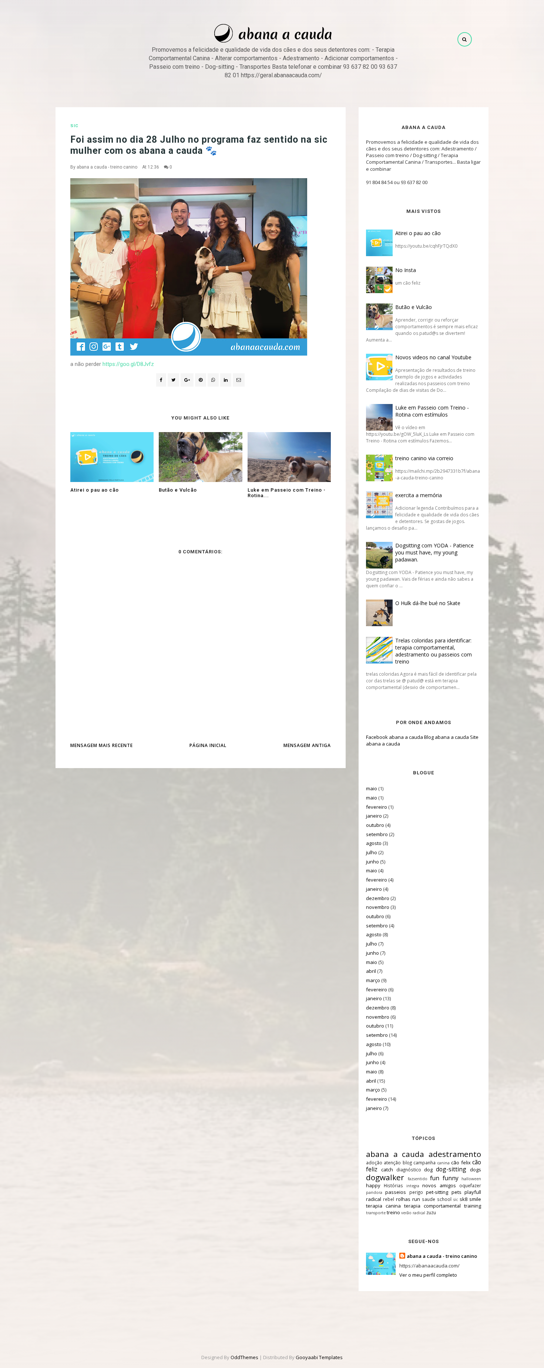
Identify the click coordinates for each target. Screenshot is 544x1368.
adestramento (455, 1154)
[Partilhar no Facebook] (161, 380)
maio (371, 788)
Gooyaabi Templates (319, 1357)
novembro (377, 907)
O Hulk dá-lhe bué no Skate (427, 603)
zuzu (431, 1212)
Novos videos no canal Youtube (433, 357)
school (444, 1199)
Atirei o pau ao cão (418, 233)
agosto (374, 843)
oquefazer (470, 1185)
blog (407, 1162)
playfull (472, 1192)
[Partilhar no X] (173, 380)
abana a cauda (395, 1154)
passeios (395, 1192)
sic (74, 125)
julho (371, 852)
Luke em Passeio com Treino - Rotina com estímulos (432, 411)
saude (428, 1199)
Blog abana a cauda (446, 737)
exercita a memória (418, 495)
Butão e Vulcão (413, 306)
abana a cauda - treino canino (107, 167)
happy (373, 1185)
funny (451, 1178)
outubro (375, 825)
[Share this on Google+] (187, 380)
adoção (374, 1162)
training (472, 1205)
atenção (392, 1162)
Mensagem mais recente (101, 745)
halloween (471, 1178)
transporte (376, 1212)
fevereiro (376, 807)
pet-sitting (437, 1192)
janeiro (374, 815)
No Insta (405, 270)
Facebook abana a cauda (394, 737)
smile (475, 1199)
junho (372, 861)
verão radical (413, 1212)
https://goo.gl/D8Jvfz (128, 364)
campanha (424, 1162)
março (373, 980)
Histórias (393, 1185)
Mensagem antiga (307, 745)
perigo (416, 1192)
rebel (388, 1199)
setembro (377, 834)
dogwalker (385, 1177)
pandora (374, 1192)
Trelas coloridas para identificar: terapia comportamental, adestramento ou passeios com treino (433, 651)
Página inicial (207, 745)
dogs (475, 1169)
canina (443, 1162)
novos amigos (439, 1185)
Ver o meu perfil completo (428, 1275)
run (416, 1199)
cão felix (460, 1162)
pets (456, 1192)
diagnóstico (408, 1169)
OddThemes (244, 1357)
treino (393, 1212)
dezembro (377, 898)
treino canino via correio (424, 458)
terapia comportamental (432, 1205)
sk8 (463, 1199)
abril (371, 971)
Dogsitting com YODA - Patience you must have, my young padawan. (434, 552)
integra (412, 1185)
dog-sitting (451, 1169)
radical (373, 1199)
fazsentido (417, 1178)
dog (428, 1169)
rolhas (403, 1199)
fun (434, 1178)
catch (387, 1169)
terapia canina (383, 1205)
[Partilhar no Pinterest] (239, 380)
